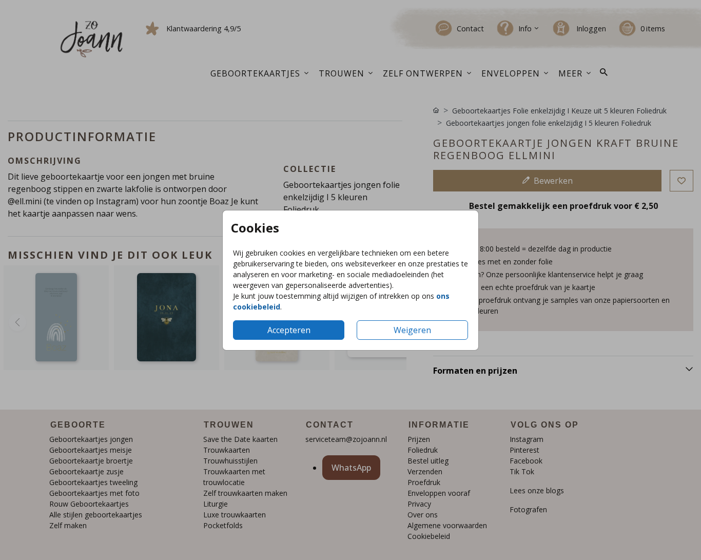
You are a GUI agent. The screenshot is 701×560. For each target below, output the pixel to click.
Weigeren (412, 330)
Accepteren (288, 330)
